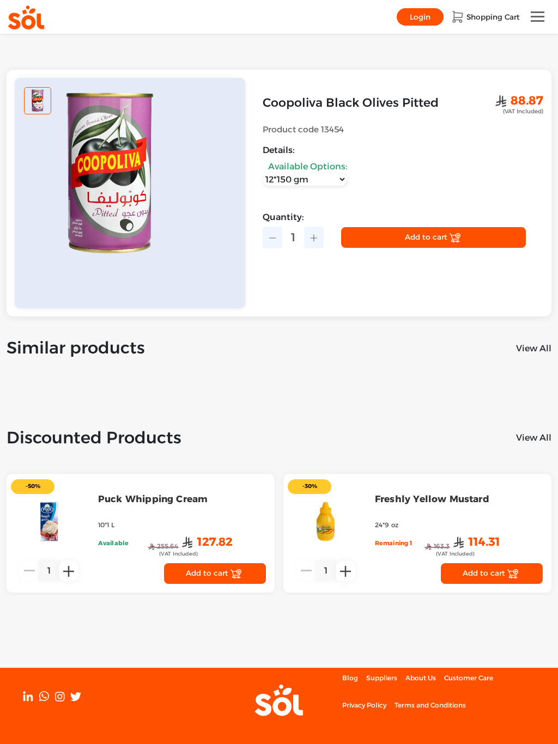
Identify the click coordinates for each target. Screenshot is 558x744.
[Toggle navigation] (537, 16)
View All (533, 348)
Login (420, 17)
